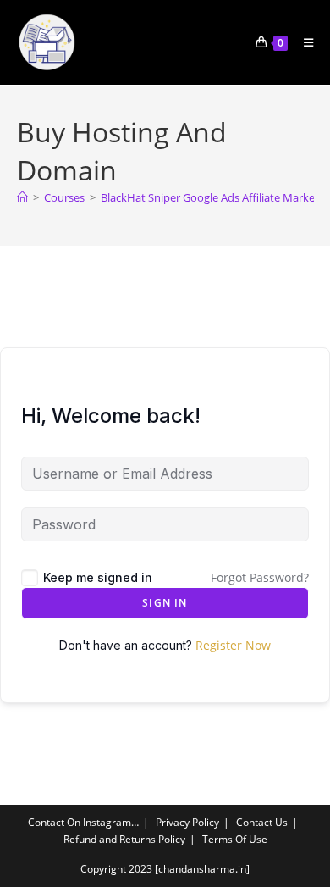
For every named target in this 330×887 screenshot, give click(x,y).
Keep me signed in (97, 577)
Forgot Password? (260, 577)
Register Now (233, 645)
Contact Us (262, 822)
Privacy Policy (187, 822)
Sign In (164, 603)
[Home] (22, 197)
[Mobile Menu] (302, 42)
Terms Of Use (234, 839)
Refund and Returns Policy (124, 839)
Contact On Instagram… (83, 822)
